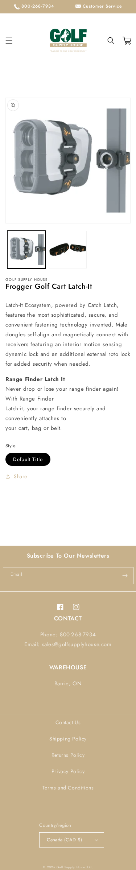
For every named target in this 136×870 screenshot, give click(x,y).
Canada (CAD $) (64, 839)
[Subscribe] (125, 575)
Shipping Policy (68, 738)
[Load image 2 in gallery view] (68, 250)
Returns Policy (68, 755)
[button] (9, 41)
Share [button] (20, 476)
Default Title (28, 459)
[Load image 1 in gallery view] (26, 250)
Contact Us (68, 722)
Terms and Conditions (68, 787)
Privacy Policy (68, 771)
